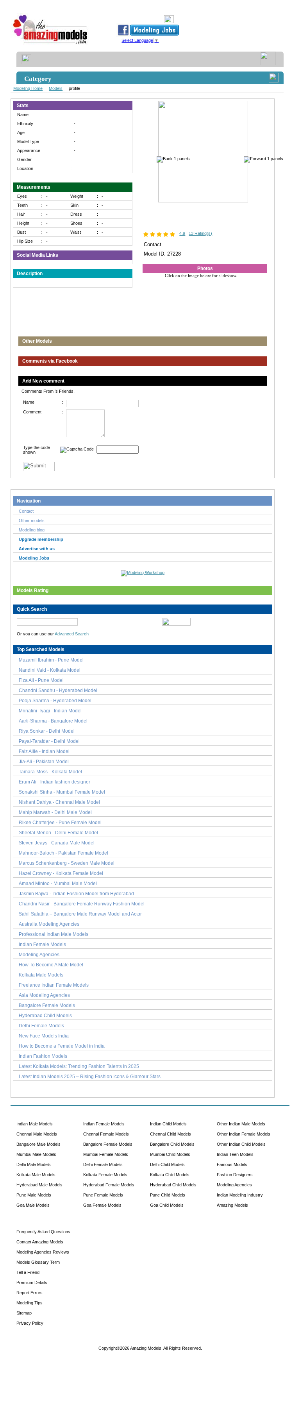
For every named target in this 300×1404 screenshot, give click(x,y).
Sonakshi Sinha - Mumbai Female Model (62, 792)
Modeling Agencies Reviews (42, 1252)
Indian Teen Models (235, 1154)
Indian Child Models (168, 1123)
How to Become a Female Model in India (62, 1046)
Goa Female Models (102, 1205)
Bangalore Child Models (172, 1144)
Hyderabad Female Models (108, 1184)
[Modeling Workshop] (142, 571)
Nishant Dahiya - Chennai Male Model (59, 802)
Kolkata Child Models (169, 1174)
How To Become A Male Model (51, 965)
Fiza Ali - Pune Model (41, 680)
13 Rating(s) (200, 233)
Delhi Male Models (33, 1164)
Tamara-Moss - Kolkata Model (50, 771)
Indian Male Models (34, 1123)
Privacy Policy (29, 1323)
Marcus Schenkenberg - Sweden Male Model (66, 863)
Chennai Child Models (170, 1134)
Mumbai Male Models (36, 1154)
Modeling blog (33, 530)
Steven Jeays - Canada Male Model (57, 843)
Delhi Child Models (167, 1164)
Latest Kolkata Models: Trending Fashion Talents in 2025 (79, 1066)
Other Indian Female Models (243, 1134)
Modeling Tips (29, 1302)
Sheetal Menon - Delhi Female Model (58, 832)
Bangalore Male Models (38, 1144)
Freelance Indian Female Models (54, 985)
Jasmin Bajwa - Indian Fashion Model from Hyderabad (76, 893)
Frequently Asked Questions (43, 1231)
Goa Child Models (167, 1205)
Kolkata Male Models (41, 975)
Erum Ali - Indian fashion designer (54, 782)
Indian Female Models (42, 944)
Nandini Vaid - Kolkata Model (49, 670)
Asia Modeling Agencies (44, 995)
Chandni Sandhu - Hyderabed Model (58, 690)
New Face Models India (44, 1036)
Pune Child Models (167, 1195)
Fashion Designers (235, 1174)
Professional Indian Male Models (53, 934)
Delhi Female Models (41, 1025)
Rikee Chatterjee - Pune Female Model (60, 822)
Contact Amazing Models (39, 1241)
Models (55, 88)
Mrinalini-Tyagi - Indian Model (50, 711)
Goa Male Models (33, 1205)
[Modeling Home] (51, 44)
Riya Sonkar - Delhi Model (47, 731)
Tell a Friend (27, 1272)
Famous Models (232, 1164)
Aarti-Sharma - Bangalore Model (53, 721)
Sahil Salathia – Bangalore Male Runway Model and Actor (80, 914)
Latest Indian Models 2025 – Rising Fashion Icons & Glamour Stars (90, 1076)
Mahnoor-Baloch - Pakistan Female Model (63, 853)
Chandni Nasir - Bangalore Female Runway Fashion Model (82, 904)
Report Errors (29, 1292)
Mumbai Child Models (170, 1154)
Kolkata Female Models (105, 1174)
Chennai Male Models (36, 1134)
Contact (26, 511)
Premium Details (31, 1282)
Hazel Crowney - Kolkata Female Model (61, 873)
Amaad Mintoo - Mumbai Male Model (58, 883)
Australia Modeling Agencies (49, 924)
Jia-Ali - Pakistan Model (44, 761)
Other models (32, 520)
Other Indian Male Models (241, 1123)
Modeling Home (28, 88)
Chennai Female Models (106, 1134)
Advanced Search (72, 633)
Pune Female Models (103, 1195)
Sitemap (24, 1313)
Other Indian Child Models (241, 1144)
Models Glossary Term (38, 1262)
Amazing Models (232, 1205)
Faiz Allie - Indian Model (44, 751)
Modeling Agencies (39, 954)
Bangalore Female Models (47, 1005)
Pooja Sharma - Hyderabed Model (55, 700)
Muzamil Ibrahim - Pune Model (51, 660)
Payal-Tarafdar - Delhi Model (49, 741)
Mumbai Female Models (105, 1154)
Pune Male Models (33, 1195)
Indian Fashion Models (43, 1056)
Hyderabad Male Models (39, 1184)
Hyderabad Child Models (45, 1015)
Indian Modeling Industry (240, 1195)
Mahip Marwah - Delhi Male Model (55, 812)
